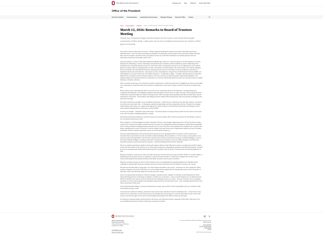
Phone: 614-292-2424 (117, 232)
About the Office (180, 17)
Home (121, 25)
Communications (132, 17)
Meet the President (118, 17)
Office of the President (126, 10)
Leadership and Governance (148, 17)
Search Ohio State (204, 3)
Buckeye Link (177, 3)
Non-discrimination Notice (205, 226)
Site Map (209, 229)
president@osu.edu (117, 230)
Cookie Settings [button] (207, 227)
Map (185, 3)
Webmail (193, 3)
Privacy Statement (207, 224)
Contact (190, 17)
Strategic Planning (166, 17)
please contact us (207, 222)
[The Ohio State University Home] (123, 216)
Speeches (139, 25)
